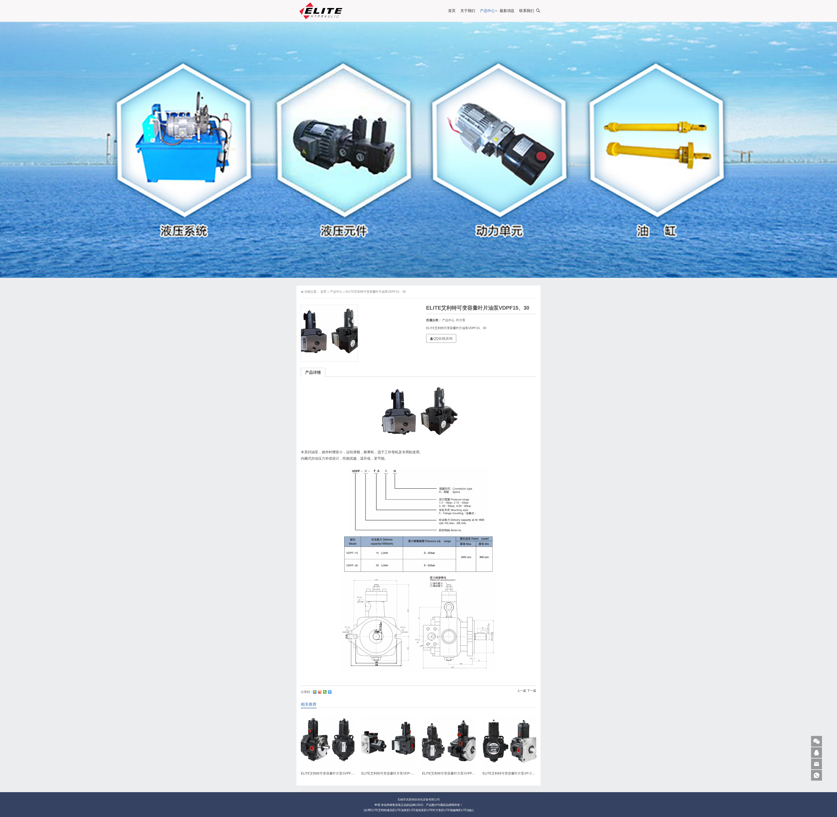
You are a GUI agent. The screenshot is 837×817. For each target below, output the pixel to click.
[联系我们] (816, 752)
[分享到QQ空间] (315, 692)
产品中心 (487, 11)
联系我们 (526, 11)
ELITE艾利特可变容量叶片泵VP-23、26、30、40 (518, 773)
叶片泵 (460, 320)
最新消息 (507, 11)
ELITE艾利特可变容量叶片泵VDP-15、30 (391, 773)
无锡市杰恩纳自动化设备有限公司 (418, 799)
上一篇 (521, 690)
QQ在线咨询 (443, 338)
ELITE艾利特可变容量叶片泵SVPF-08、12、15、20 (459, 773)
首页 (452, 11)
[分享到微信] (325, 692)
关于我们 (467, 11)
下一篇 (531, 690)
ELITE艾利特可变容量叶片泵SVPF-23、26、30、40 (338, 773)
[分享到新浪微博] (320, 692)
